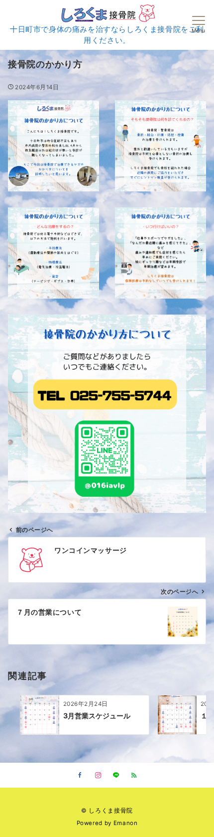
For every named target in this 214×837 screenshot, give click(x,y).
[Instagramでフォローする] (98, 775)
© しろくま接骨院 (107, 810)
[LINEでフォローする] (116, 775)
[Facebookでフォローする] (80, 775)
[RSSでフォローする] (134, 775)
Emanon (125, 823)
